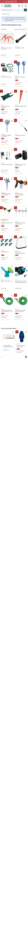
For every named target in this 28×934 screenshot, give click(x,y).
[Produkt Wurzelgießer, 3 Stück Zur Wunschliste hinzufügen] (25, 33)
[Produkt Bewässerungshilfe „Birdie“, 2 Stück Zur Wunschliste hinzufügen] (11, 208)
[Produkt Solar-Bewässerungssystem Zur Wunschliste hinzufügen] (11, 150)
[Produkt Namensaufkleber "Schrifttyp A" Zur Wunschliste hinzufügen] (12, 332)
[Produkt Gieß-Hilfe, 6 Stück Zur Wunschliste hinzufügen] (11, 237)
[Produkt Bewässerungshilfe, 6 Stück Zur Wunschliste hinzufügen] (25, 91)
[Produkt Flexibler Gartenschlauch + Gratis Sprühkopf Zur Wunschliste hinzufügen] (11, 295)
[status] (12, 10)
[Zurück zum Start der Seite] (26, 923)
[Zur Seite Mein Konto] (19, 6)
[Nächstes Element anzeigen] (26, 357)
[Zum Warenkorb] (26, 6)
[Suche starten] (25, 10)
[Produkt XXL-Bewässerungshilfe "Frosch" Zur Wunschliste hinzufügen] (11, 120)
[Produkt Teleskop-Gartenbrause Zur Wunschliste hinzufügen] (25, 120)
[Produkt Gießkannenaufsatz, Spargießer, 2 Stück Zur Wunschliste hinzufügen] (25, 150)
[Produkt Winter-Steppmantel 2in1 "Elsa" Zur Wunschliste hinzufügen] (25, 332)
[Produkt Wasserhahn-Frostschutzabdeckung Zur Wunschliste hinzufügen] (25, 237)
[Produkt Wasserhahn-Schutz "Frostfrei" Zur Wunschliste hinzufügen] (11, 91)
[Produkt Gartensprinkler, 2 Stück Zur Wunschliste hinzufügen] (11, 62)
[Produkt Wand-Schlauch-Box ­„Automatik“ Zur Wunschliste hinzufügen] (25, 266)
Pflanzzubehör (6, 13)
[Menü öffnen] (2, 6)
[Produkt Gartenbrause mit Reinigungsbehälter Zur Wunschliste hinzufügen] (25, 179)
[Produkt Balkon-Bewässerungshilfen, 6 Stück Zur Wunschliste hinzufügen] (11, 33)
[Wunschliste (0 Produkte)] (22, 6)
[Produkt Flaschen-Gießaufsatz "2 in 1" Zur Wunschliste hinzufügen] (11, 266)
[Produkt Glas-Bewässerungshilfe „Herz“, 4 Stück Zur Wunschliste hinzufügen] (25, 208)
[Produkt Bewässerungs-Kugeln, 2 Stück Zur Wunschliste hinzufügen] (25, 62)
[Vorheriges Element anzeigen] (2, 357)
